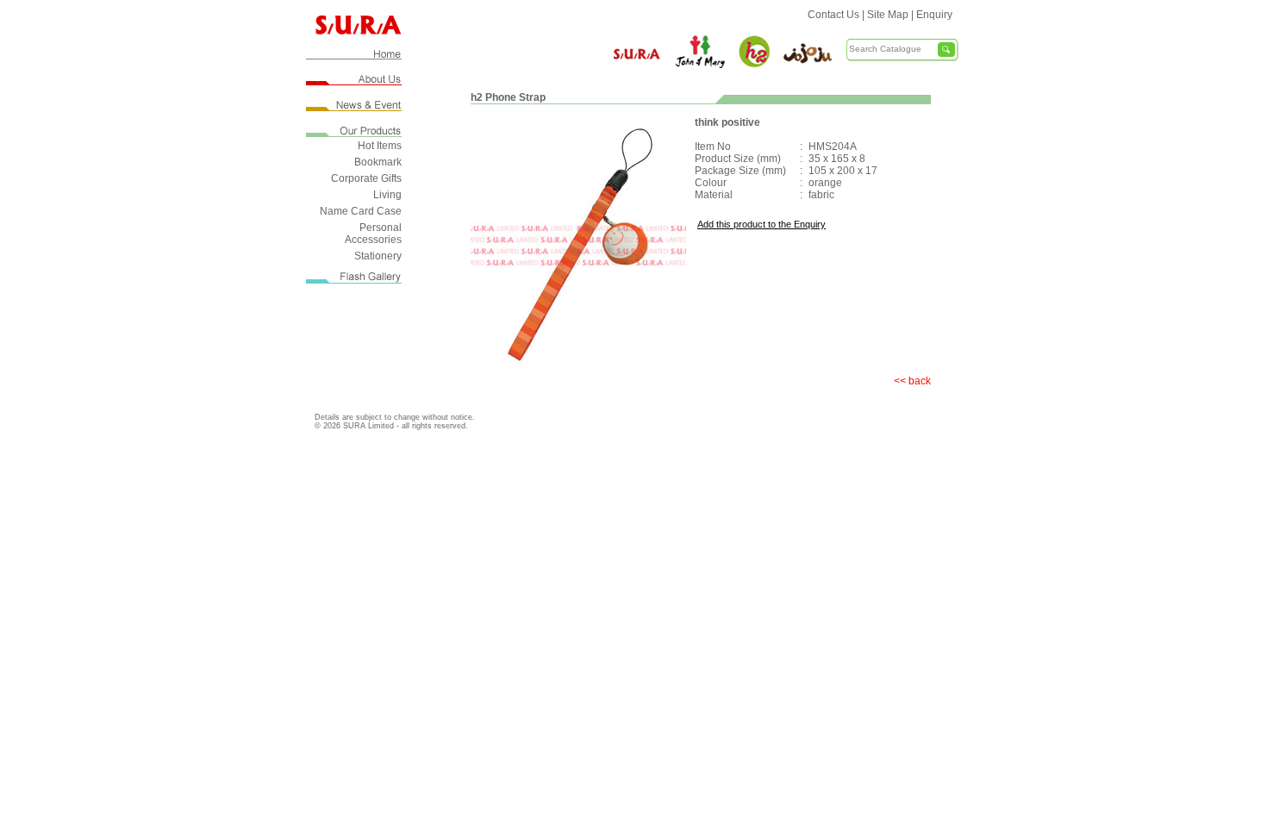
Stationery (378, 256)
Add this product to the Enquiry (761, 224)
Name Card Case (361, 211)
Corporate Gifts (366, 178)
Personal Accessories (373, 234)
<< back (912, 381)
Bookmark (378, 162)
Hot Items (380, 146)
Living (387, 195)
